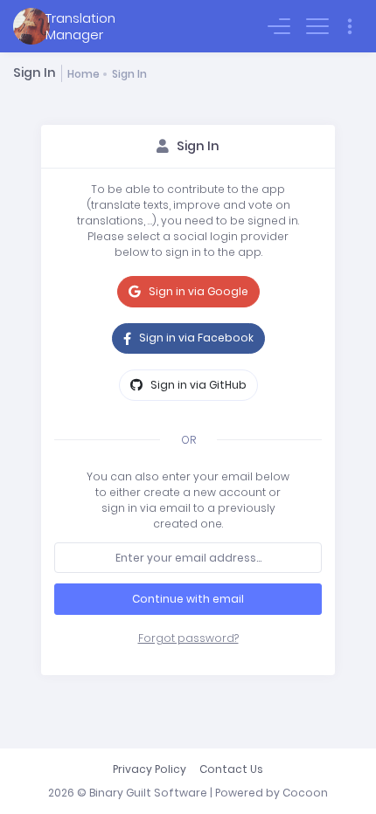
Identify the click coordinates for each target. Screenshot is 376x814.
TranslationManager (80, 26)
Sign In (129, 73)
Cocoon (305, 792)
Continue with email (188, 598)
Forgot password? (188, 638)
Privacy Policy (149, 769)
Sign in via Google (197, 291)
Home (83, 73)
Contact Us (231, 769)
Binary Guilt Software (148, 792)
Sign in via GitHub (197, 384)
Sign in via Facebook (195, 337)
